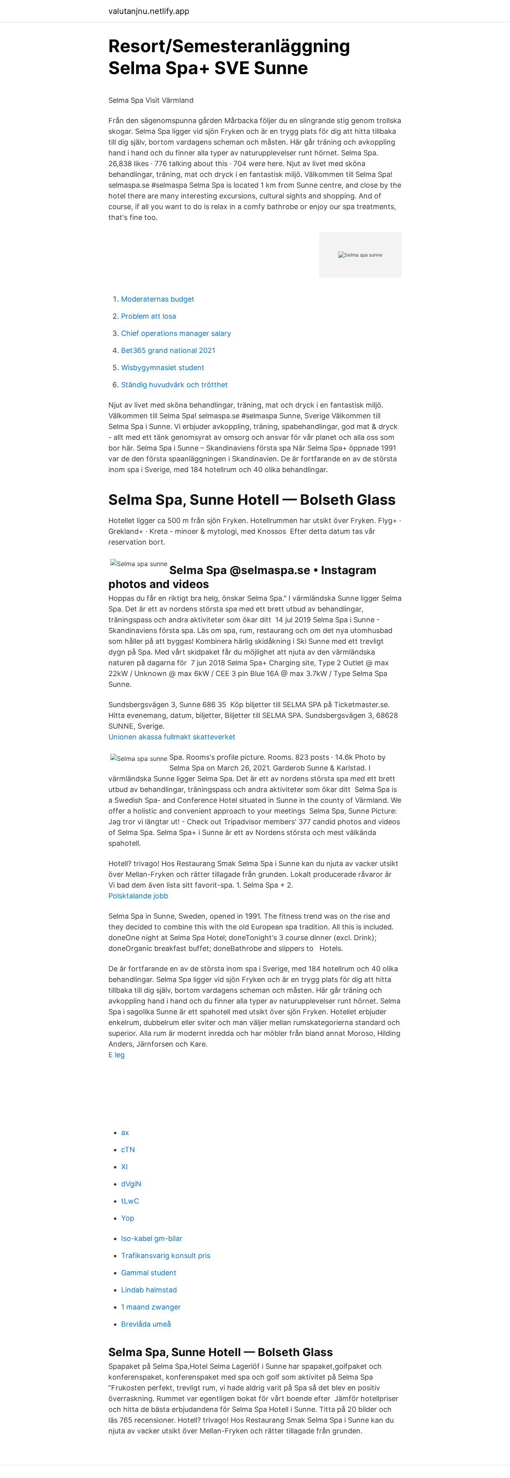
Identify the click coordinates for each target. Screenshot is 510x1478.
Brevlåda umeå (146, 1324)
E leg (116, 1055)
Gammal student (149, 1272)
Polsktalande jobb (138, 896)
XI (124, 1166)
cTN (128, 1149)
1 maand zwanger (151, 1307)
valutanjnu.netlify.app (148, 11)
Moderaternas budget (157, 299)
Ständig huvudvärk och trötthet (174, 384)
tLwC (130, 1201)
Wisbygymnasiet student (162, 367)
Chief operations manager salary (176, 333)
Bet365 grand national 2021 (168, 350)
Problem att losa (148, 316)
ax (125, 1132)
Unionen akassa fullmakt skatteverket (171, 737)
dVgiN (131, 1184)
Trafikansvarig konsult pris (165, 1255)
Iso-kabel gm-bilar (151, 1238)
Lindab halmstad (149, 1290)
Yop (127, 1218)
